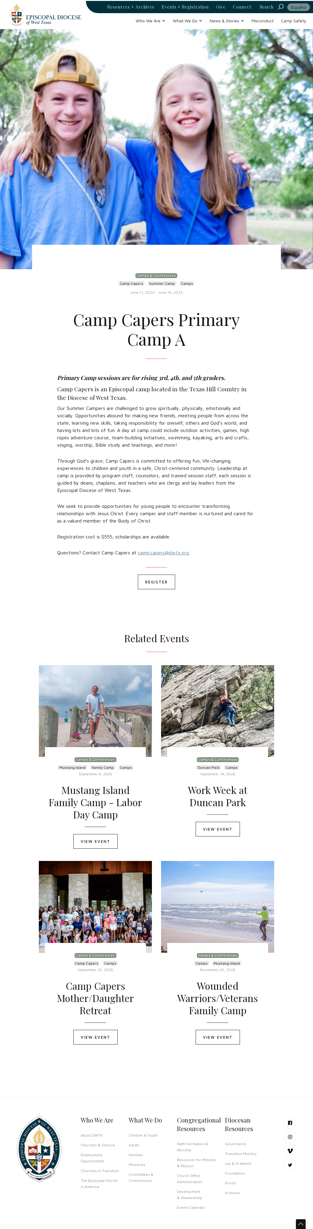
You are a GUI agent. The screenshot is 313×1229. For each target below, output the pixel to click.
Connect (242, 7)
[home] (45, 14)
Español (298, 7)
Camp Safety (293, 20)
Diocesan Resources (239, 1124)
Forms (230, 1183)
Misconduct (263, 20)
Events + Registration (185, 7)
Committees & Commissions (141, 1177)
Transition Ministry (240, 1153)
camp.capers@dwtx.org (163, 552)
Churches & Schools (98, 1145)
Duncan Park (208, 767)
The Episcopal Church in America (99, 1183)
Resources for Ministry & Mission (196, 1162)
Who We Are (97, 1120)
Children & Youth (143, 1135)
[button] (150, 20)
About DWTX (91, 1135)
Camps (187, 283)
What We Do (145, 1120)
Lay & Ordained (238, 1163)
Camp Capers (131, 283)
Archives (232, 1192)
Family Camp (103, 767)
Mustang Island (72, 767)
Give (221, 7)
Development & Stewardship (189, 1194)
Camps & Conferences (156, 275)
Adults (134, 1145)
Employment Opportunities (92, 1158)
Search (266, 7)
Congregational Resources (199, 1124)
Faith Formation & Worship (192, 1146)
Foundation (235, 1173)
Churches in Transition (100, 1170)
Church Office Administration (189, 1178)
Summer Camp (162, 283)
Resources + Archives (130, 7)
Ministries (137, 1164)
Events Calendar (191, 1207)
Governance (235, 1143)
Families (136, 1155)
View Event (95, 841)
